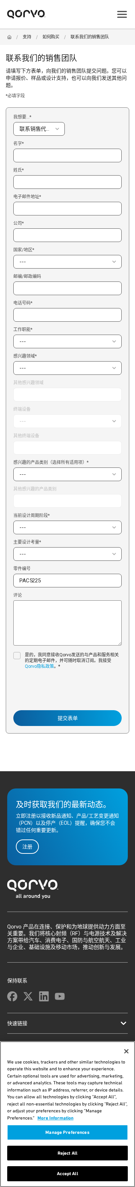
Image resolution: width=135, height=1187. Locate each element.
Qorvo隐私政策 (39, 666)
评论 (17, 595)
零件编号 (22, 569)
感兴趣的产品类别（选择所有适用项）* (51, 462)
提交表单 (68, 718)
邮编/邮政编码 (27, 276)
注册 (27, 846)
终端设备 (22, 409)
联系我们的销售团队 (90, 36)
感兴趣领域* (25, 356)
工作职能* (22, 329)
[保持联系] (12, 996)
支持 (27, 36)
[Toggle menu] (122, 14)
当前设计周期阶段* (31, 515)
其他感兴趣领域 (28, 383)
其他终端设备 (26, 436)
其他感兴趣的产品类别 (35, 489)
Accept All (67, 1173)
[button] (39, 129)
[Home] (9, 37)
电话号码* (22, 303)
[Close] (126, 1051)
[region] (67, 1114)
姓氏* (18, 170)
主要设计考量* (27, 542)
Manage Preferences (67, 1132)
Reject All (67, 1153)
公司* (18, 223)
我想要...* (22, 117)
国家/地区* (23, 250)
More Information (55, 1118)
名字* (18, 143)
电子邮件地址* (27, 197)
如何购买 (50, 36)
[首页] (67, 891)
